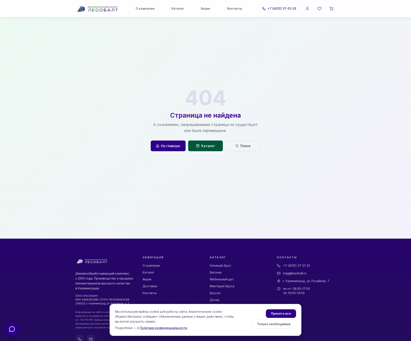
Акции (205, 8)
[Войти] (307, 8)
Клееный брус (220, 265)
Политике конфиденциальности (163, 328)
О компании (145, 8)
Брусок (215, 293)
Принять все (281, 313)
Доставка (150, 286)
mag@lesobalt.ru (295, 273)
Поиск (245, 146)
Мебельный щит (222, 279)
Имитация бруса (222, 286)
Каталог (177, 8)
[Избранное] (319, 8)
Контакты (234, 8)
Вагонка (216, 272)
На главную (170, 146)
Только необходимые (274, 324)
